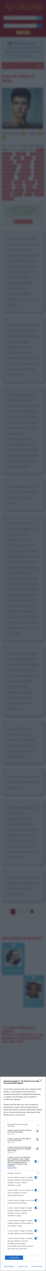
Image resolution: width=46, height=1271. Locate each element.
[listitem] (23, 1125)
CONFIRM (14, 1258)
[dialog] (23, 1174)
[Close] (41, 1081)
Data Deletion (9, 1266)
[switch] (37, 1131)
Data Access (23, 1266)
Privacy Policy (37, 1266)
